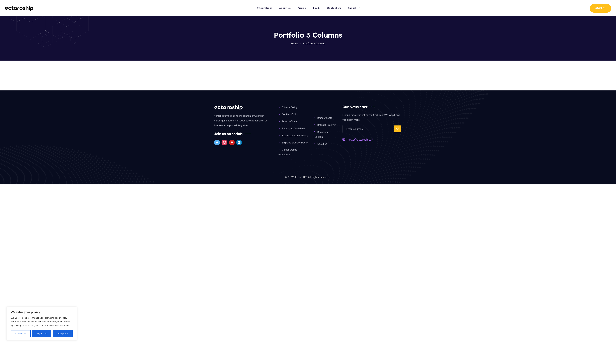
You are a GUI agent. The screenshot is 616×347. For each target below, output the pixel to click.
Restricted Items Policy (295, 135)
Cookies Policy (290, 114)
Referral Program (326, 125)
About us (322, 144)
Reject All (42, 333)
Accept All (62, 333)
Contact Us (334, 7)
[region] (41, 324)
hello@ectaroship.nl (360, 140)
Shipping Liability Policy (295, 142)
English (352, 7)
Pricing (302, 7)
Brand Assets (324, 118)
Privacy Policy (289, 107)
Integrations (264, 7)
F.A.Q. (316, 7)
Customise (20, 333)
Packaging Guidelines (293, 128)
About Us (285, 7)
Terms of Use (289, 121)
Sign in (600, 8)
